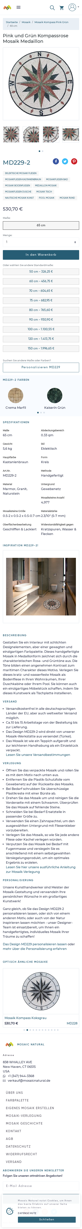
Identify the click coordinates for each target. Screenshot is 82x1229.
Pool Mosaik (46, 198)
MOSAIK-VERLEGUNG (24, 1116)
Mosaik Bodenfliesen (17, 186)
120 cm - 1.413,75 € (41, 339)
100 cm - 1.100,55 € (41, 329)
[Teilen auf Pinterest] (74, 161)
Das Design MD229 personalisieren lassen (35, 944)
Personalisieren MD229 (41, 367)
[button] (52, 7)
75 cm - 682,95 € (41, 300)
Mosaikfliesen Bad (57, 179)
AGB (9, 1139)
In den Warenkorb (41, 254)
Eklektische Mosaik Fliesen (20, 173)
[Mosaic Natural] (7, 9)
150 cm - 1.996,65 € (41, 348)
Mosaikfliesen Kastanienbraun (23, 179)
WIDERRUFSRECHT (21, 1154)
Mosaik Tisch (44, 192)
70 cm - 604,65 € (41, 291)
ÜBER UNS (14, 1093)
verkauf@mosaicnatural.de (28, 1080)
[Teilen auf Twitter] (65, 161)
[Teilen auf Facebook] (55, 161)
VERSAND (14, 1162)
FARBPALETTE (17, 1100)
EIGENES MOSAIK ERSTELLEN (30, 1108)
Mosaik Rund (67, 198)
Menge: (7, 235)
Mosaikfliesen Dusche (18, 192)
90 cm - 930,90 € (41, 319)
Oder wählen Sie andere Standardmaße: (28, 265)
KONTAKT (14, 1131)
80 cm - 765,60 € (41, 310)
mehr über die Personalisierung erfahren (35, 949)
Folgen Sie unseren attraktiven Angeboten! (32, 1176)
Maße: (6, 217)
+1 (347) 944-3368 (20, 1076)
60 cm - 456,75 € (41, 281)
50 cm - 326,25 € (41, 271)
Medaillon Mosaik (46, 186)
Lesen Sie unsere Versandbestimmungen (38, 755)
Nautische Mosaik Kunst (19, 198)
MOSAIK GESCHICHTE (24, 1123)
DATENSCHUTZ (18, 1146)
